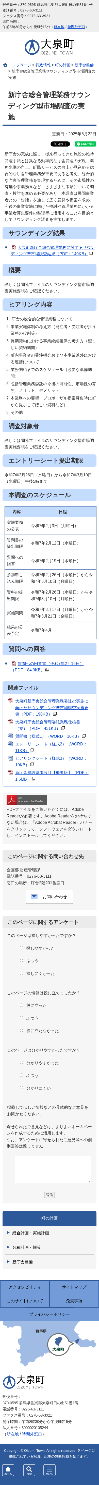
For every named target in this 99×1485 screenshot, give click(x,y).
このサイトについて (25, 1301)
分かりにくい (38, 1088)
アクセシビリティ (25, 1287)
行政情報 (43, 65)
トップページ (19, 65)
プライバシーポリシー (49, 1314)
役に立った (36, 1005)
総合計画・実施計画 (30, 1233)
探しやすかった (40, 948)
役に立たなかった (42, 1031)
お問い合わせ (55, 897)
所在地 (59, 27)
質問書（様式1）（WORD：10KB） (48, 736)
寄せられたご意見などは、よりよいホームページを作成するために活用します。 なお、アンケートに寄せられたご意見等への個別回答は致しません (49, 1137)
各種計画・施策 (26, 1247)
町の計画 (62, 65)
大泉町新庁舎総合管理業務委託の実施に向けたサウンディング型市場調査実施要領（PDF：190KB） (51, 707)
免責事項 (74, 1301)
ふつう (32, 961)
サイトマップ (74, 1287)
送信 (49, 1195)
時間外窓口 (76, 27)
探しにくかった (40, 973)
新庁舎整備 (84, 65)
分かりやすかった (42, 1063)
